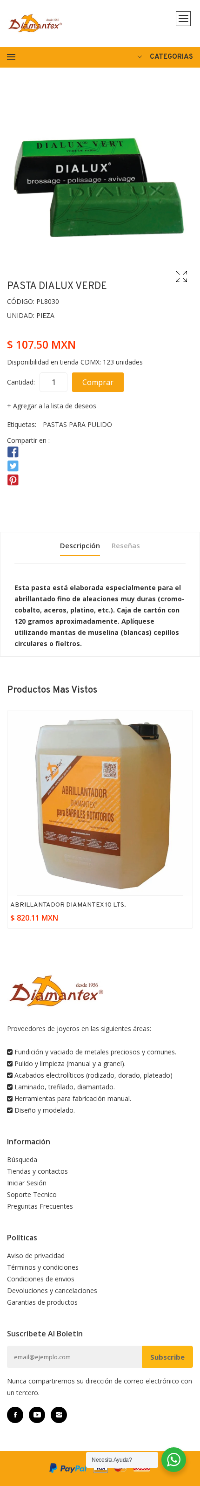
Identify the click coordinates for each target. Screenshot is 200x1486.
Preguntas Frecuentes (40, 1206)
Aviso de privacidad (36, 1255)
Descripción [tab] (80, 545)
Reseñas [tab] (126, 545)
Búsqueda (22, 1159)
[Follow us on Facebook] (13, 452)
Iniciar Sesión (27, 1182)
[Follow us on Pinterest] (13, 480)
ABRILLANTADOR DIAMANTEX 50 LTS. (69, 905)
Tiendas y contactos (37, 1171)
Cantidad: (21, 382)
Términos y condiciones (43, 1267)
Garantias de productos (42, 1302)
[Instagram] (59, 1415)
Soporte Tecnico (32, 1194)
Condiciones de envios (40, 1278)
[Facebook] (15, 1415)
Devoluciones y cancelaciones (52, 1290)
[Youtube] (37, 1415)
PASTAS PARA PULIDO (77, 424)
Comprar (97, 382)
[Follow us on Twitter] (13, 466)
